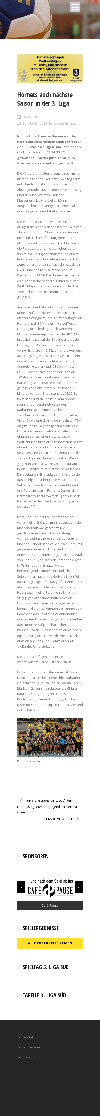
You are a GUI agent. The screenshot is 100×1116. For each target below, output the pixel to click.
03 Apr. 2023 (31, 117)
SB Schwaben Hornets (60, 123)
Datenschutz (32, 1057)
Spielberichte (32, 123)
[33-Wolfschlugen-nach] (50, 68)
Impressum (31, 1047)
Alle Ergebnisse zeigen (50, 943)
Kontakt (29, 1037)
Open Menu (75, 7)
